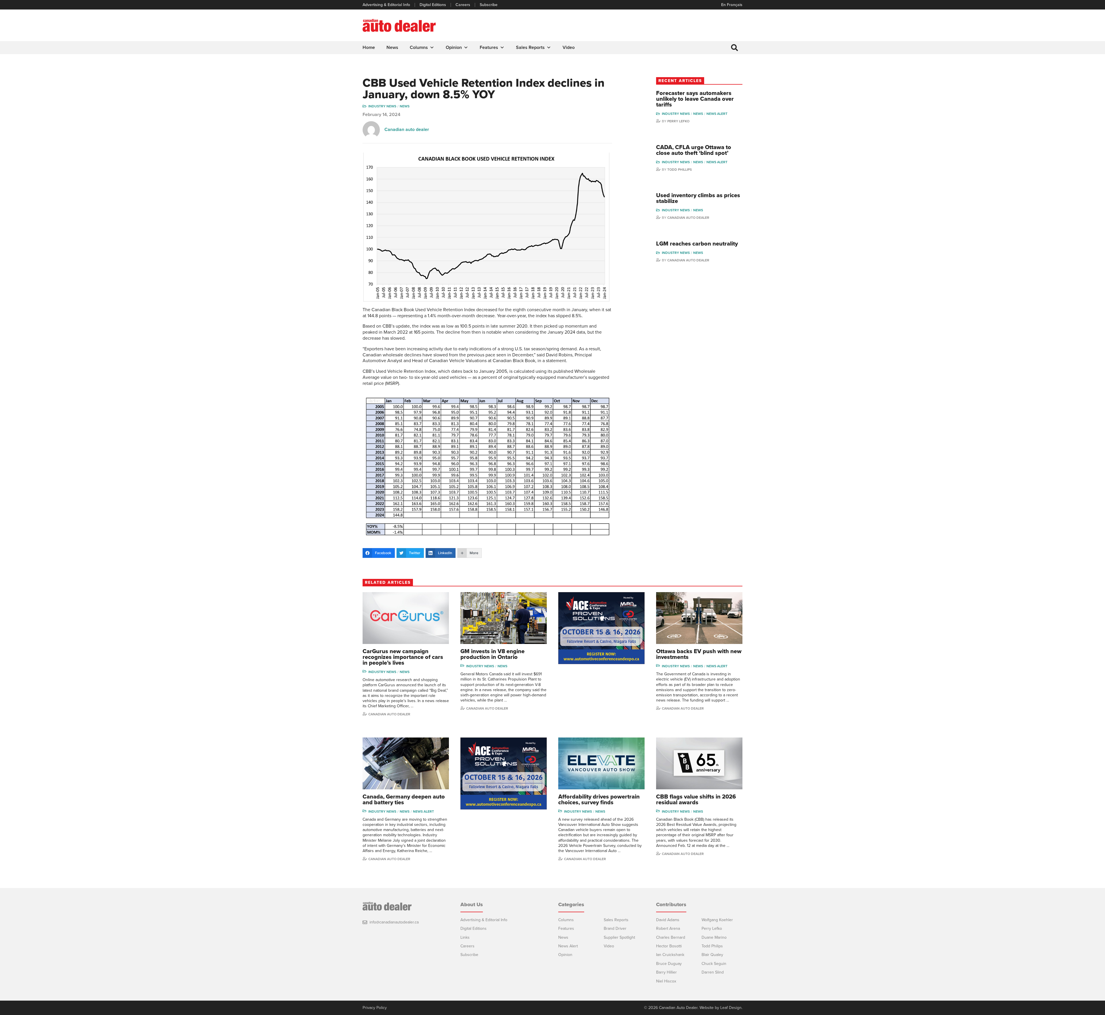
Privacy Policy (375, 1008)
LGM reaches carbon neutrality (697, 243)
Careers (463, 5)
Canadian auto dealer (406, 129)
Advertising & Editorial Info (386, 5)
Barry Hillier (666, 972)
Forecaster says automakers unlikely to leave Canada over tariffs (695, 99)
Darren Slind (713, 972)
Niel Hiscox (666, 981)
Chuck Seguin (714, 963)
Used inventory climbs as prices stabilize (698, 198)
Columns (419, 47)
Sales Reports (530, 47)
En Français (731, 4)
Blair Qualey (712, 955)
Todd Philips (712, 946)
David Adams (667, 920)
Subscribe (489, 5)
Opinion (454, 47)
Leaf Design (731, 1007)
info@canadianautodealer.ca (394, 922)
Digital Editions (433, 5)
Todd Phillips (679, 170)
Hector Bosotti (669, 946)
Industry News (382, 106)
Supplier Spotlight (619, 937)
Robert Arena (668, 928)
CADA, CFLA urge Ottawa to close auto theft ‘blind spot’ (693, 150)
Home (369, 47)
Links (465, 937)
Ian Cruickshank (670, 955)
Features (489, 47)
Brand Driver (615, 928)
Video (569, 47)
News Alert (716, 113)
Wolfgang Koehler (717, 920)
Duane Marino (714, 937)
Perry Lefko (678, 121)
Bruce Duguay (669, 963)
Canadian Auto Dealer (688, 218)
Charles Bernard (670, 937)
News (392, 47)
